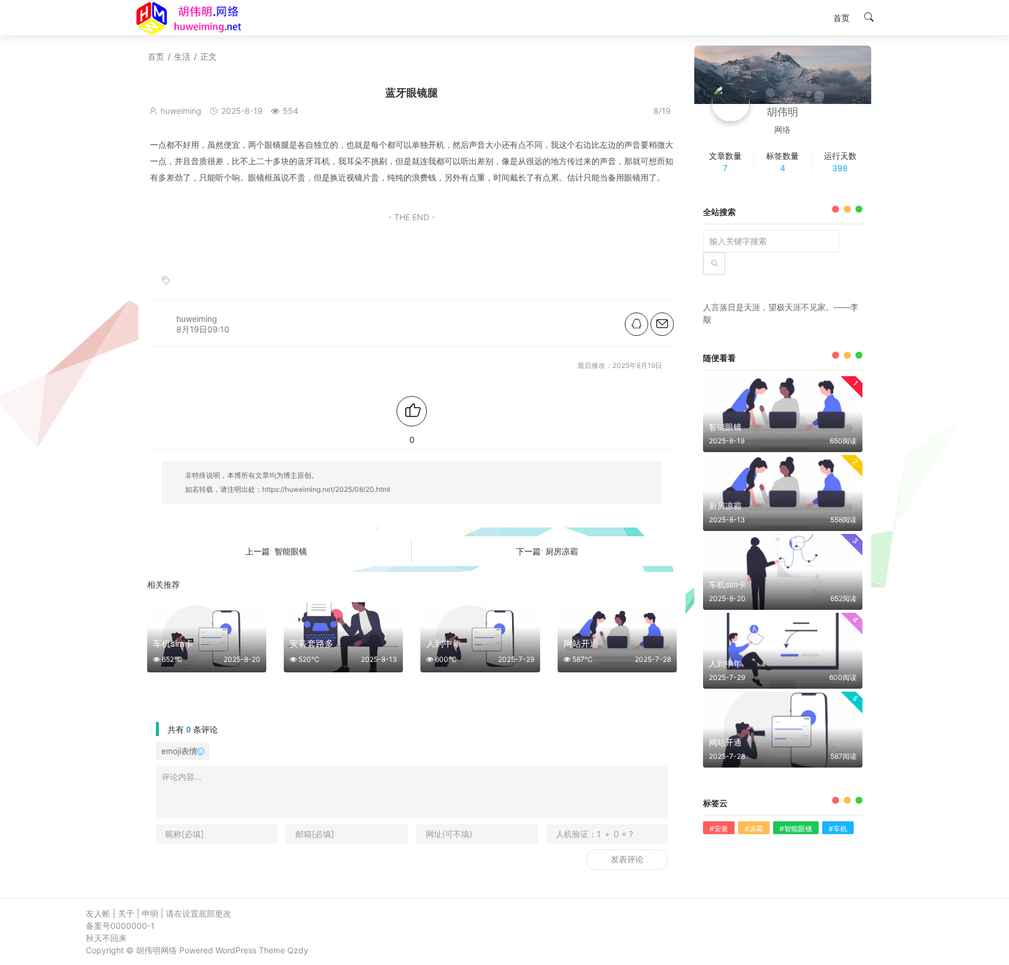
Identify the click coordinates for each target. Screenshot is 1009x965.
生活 (182, 56)
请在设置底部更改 (198, 913)
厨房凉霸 (561, 551)
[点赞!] (411, 411)
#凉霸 (753, 828)
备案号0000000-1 (120, 926)
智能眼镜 (290, 551)
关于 (126, 913)
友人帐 (98, 913)
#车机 (838, 828)
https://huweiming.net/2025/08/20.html (326, 489)
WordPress (235, 950)
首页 (156, 56)
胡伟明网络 (156, 950)
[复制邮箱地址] (662, 324)
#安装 (718, 828)
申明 (150, 913)
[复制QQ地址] (636, 324)
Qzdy (297, 950)
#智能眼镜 (796, 828)
